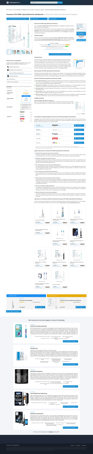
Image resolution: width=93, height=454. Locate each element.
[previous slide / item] (7, 36)
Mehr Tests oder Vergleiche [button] (12, 81)
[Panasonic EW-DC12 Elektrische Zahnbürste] (53, 303)
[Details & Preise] (42, 227)
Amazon (37, 119)
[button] (17, 19)
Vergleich (66, 31)
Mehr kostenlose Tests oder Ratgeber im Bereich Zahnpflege (46, 320)
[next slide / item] (31, 36)
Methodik (8, 99)
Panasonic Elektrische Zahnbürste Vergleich (61, 14)
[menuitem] (6, 9)
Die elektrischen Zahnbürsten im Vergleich (37, 422)
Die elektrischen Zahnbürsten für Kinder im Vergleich (42, 336)
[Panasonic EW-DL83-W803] (12, 303)
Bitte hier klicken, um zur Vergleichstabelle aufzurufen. (70, 202)
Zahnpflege (32, 324)
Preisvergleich (56, 30)
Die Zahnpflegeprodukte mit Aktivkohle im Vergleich (42, 381)
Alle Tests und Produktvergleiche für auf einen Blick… (46, 432)
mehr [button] (30, 105)
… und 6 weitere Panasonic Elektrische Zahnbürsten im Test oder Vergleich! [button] (55, 49)
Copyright (8, 445)
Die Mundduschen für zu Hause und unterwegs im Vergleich (42, 359)
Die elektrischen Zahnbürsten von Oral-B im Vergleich (38, 402)
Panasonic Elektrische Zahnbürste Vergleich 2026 (51, 39)
